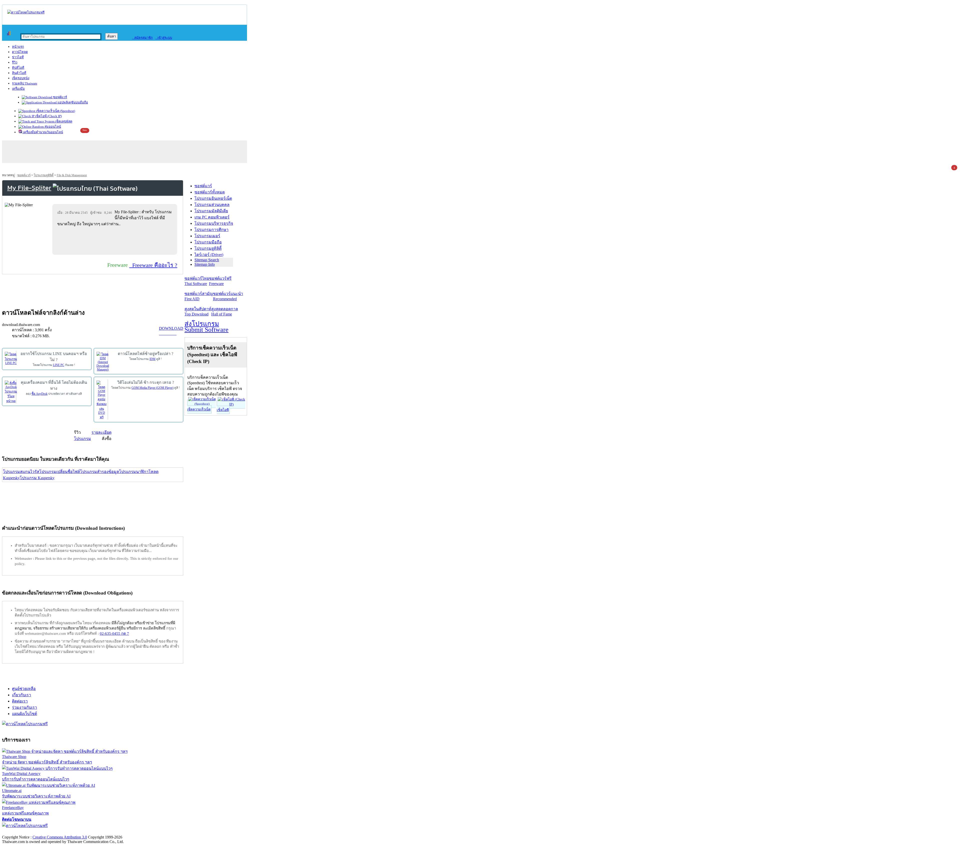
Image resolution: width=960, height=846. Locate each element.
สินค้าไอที (19, 73)
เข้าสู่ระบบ (163, 38)
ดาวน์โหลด (20, 52)
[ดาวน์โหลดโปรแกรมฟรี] (25, 12)
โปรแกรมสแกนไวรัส (21, 472)
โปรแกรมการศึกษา (211, 230)
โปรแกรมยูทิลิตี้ (44, 175)
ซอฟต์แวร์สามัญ (198, 296)
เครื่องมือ (18, 88)
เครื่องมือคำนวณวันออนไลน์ (42, 132)
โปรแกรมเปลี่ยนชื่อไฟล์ (59, 472)
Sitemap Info (204, 264)
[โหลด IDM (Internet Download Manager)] (102, 361)
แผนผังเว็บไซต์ (24, 714)
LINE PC (58, 365)
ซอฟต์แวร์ (59, 97)
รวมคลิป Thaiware (24, 83)
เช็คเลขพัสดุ (63, 121)
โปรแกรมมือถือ (208, 242)
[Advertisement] (115, 240)
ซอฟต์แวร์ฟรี (220, 281)
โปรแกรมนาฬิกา (133, 472)
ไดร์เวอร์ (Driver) (208, 254)
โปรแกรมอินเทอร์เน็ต (213, 198)
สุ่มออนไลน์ (52, 126)
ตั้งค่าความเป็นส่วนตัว (21, 832)
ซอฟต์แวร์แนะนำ (228, 296)
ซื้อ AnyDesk (40, 394)
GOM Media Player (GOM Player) (153, 388)
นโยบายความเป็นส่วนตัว (66, 832)
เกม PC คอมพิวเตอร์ (212, 217)
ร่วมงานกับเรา (24, 707)
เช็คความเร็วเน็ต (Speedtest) (55, 111)
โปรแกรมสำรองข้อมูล (99, 472)
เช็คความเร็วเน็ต (198, 409)
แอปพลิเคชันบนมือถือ (72, 102)
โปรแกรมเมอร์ (207, 236)
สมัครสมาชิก (142, 38)
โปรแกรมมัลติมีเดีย (211, 211)
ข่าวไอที (18, 57)
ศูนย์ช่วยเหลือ (24, 688)
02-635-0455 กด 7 (114, 634)
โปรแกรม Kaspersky (37, 478)
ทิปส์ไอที (18, 68)
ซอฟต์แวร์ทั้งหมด (209, 192)
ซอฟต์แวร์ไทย (196, 281)
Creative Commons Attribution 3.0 (59, 837)
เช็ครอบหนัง (20, 78)
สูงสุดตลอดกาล (224, 311)
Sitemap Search (206, 260)
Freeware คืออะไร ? (153, 265)
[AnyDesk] (11, 391)
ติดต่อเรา (20, 701)
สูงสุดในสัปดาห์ (197, 311)
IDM (153, 359)
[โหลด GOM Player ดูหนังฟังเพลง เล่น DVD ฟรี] (101, 400)
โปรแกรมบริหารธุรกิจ (213, 223)
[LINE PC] (11, 358)
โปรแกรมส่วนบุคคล (212, 204)
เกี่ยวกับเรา (21, 695)
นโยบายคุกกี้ (103, 832)
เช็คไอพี (223, 410)
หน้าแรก (18, 46)
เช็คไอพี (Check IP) (48, 116)
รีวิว (14, 62)
